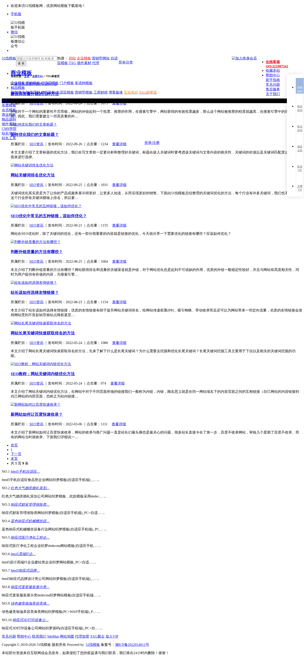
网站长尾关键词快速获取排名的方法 (43, 333)
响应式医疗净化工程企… (30, 537)
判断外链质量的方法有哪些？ (37, 252)
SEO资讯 (36, 185)
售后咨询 (299, 128)
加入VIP (111, 636)
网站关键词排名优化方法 (33, 175)
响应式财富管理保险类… (30, 504)
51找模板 (9, 58)
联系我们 (39, 636)
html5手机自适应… (25, 471)
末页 (14, 458)
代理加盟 (82, 636)
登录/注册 (152, 143)
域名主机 (299, 148)
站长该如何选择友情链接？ (35, 292)
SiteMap (53, 636)
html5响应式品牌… (25, 570)
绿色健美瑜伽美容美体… (30, 603)
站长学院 (9, 133)
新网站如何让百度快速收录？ (37, 414)
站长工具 (9, 138)
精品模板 (18, 88)
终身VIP (299, 168)
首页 (5, 100)
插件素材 (9, 124)
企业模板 (84, 58)
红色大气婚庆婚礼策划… (30, 488)
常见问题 (9, 636)
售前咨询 (299, 108)
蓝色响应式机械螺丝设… (30, 521)
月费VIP (299, 188)
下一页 (16, 454)
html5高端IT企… (23, 554)
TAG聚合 (97, 636)
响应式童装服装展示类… (30, 587)
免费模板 (9, 105)
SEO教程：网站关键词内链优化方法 (43, 374)
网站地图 (67, 636)
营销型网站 (101, 58)
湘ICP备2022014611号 (132, 645)
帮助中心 (24, 636)
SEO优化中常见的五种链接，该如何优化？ (49, 216)
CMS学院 (9, 129)
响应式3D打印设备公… (30, 620)
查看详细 (119, 185)
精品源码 (9, 119)
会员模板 (9, 110)
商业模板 (21, 73)
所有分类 (126, 62)
